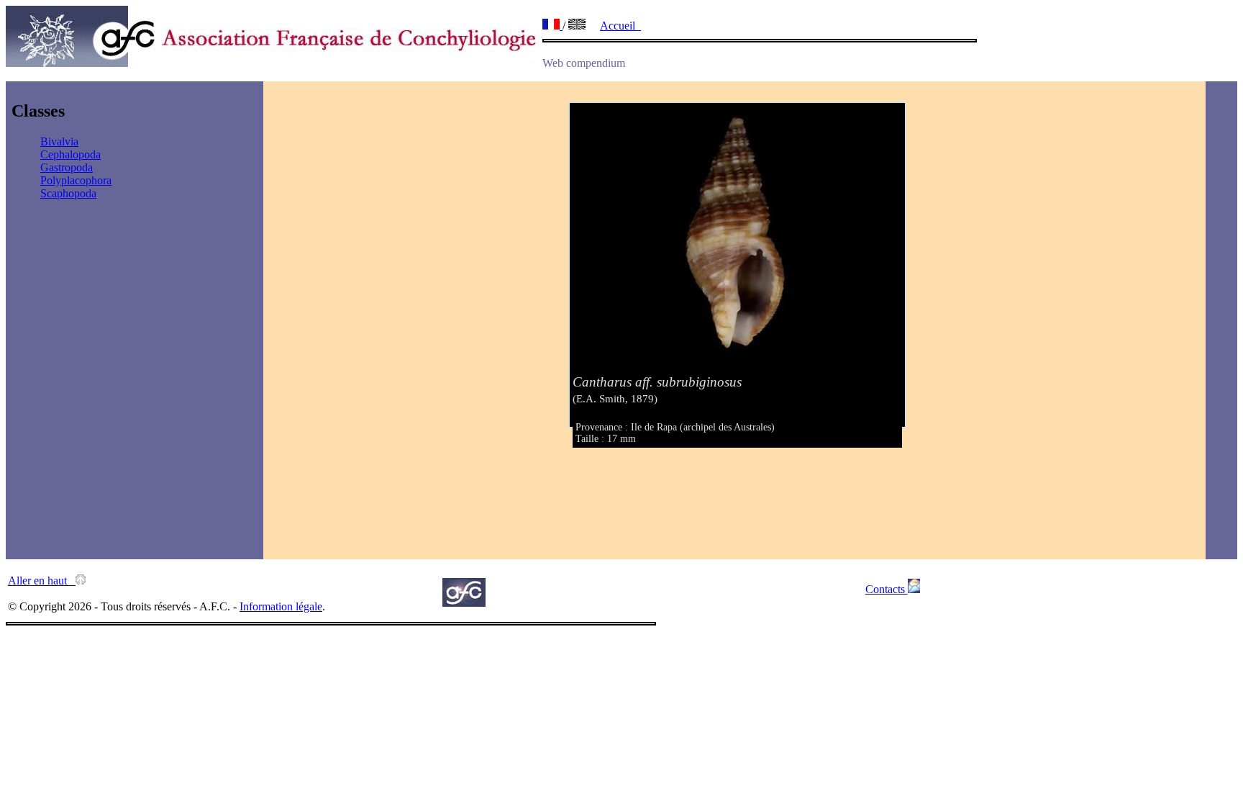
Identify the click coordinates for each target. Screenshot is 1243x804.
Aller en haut (42, 580)
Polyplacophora (75, 180)
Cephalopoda (70, 154)
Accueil (620, 25)
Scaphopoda (68, 193)
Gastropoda (66, 167)
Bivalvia (59, 141)
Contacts (886, 589)
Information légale (281, 606)
